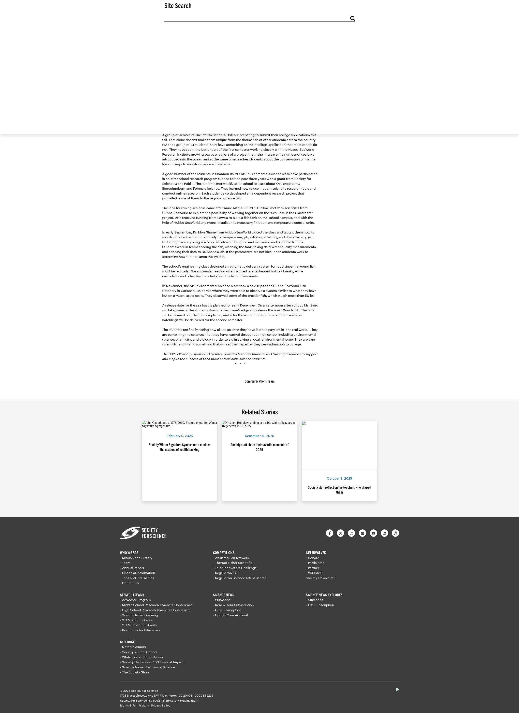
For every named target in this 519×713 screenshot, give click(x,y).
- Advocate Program (135, 600)
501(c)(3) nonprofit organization (175, 700)
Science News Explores (324, 594)
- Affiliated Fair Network (231, 558)
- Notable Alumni (133, 647)
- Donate (312, 558)
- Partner (312, 568)
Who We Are (129, 552)
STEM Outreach (132, 594)
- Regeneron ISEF (226, 573)
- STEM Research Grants (138, 625)
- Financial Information (137, 573)
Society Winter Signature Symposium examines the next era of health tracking (179, 447)
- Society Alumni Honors (139, 652)
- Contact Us (129, 583)
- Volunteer (314, 573)
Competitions (223, 552)
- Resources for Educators (140, 630)
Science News (223, 594)
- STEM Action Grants (136, 620)
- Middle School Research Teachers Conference (156, 605)
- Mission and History (136, 558)
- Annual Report (132, 568)
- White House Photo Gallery (141, 657)
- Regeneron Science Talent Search (240, 578)
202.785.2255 (204, 695)
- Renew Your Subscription (233, 605)
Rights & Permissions (134, 705)
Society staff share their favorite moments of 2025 (259, 447)
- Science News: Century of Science (147, 667)
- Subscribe (222, 600)
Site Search (178, 5)
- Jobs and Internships (137, 578)
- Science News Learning (139, 615)
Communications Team (260, 381)
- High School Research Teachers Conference (155, 610)
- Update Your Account (230, 615)
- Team (125, 563)
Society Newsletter (320, 578)
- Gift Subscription (227, 610)
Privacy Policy (160, 705)
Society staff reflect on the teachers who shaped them (339, 489)
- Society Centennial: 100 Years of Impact (152, 662)
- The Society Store (134, 672)
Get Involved (316, 552)
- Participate (315, 563)
